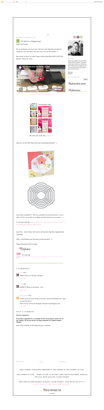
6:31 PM (23, 306)
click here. (49, 135)
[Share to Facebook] (29, 255)
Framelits (44, 257)
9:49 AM (23, 290)
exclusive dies (35, 257)
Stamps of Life (52, 22)
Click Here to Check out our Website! (52, 384)
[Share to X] (28, 255)
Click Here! (82, 69)
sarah (21, 272)
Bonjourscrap (24, 295)
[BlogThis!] (26, 255)
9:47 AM (23, 278)
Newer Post (19, 361)
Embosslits (25, 257)
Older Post (62, 361)
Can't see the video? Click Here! (41, 94)
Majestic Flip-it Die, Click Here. (40, 222)
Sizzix (51, 257)
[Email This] (25, 255)
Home (41, 361)
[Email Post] (22, 254)
